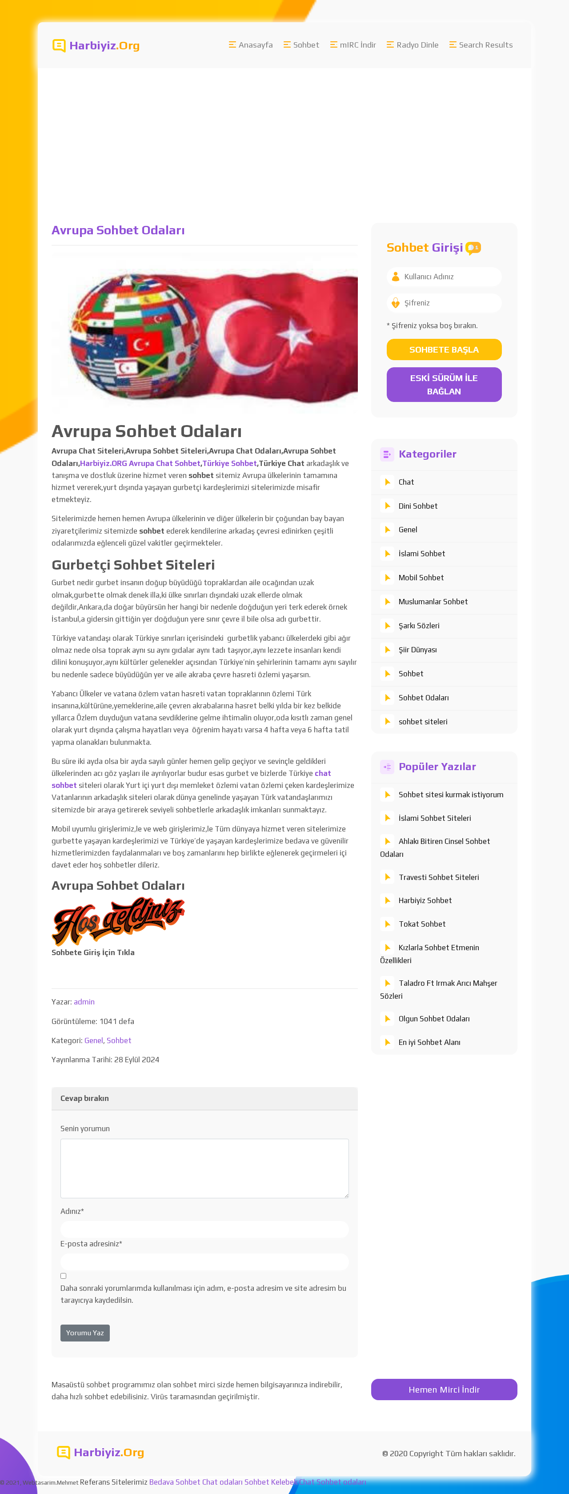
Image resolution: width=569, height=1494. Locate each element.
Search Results (486, 44)
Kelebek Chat (293, 1482)
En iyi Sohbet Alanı (430, 1042)
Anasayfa (256, 44)
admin (84, 1001)
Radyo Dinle (418, 44)
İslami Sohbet (422, 553)
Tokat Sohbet (422, 924)
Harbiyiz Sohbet (425, 900)
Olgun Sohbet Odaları (434, 1018)
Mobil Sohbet (421, 577)
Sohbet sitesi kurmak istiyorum (451, 794)
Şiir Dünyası (418, 649)
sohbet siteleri (423, 721)
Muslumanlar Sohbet (433, 601)
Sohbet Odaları (424, 697)
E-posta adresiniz (91, 1243)
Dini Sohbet (418, 506)
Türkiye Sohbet (229, 463)
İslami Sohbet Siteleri (435, 818)
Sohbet (306, 44)
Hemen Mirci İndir (444, 1389)
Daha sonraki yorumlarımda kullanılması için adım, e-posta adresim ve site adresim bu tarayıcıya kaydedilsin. (203, 1294)
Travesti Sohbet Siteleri (439, 877)
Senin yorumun (85, 1128)
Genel (408, 529)
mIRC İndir (358, 44)
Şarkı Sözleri (419, 625)
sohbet (64, 785)
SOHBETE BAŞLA (444, 349)
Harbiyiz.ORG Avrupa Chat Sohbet (140, 463)
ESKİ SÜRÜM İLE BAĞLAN (444, 384)
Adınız (72, 1211)
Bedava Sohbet (174, 1482)
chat (323, 773)
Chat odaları (222, 1482)
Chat (406, 482)
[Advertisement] (284, 134)
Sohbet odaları (341, 1482)
